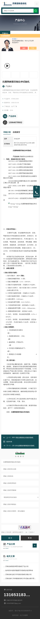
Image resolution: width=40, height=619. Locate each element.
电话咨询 (36, 195)
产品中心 (5, 33)
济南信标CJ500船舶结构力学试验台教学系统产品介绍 (21, 578)
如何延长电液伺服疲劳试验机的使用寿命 (19, 570)
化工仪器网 (24, 615)
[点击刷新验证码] (25, 527)
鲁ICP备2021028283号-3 (23, 611)
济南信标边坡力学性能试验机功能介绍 (18, 574)
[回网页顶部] (36, 188)
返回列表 (9, 441)
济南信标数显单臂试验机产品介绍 (16, 566)
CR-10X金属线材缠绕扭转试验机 (23, 445)
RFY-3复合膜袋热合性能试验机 (22, 437)
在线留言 (16, 132)
